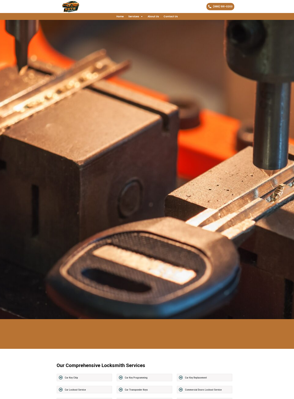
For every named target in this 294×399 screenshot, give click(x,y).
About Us (153, 16)
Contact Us (171, 16)
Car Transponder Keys (136, 389)
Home (120, 16)
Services (133, 16)
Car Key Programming (136, 377)
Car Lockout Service (75, 389)
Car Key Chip (71, 377)
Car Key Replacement (196, 377)
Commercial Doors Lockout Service (203, 389)
